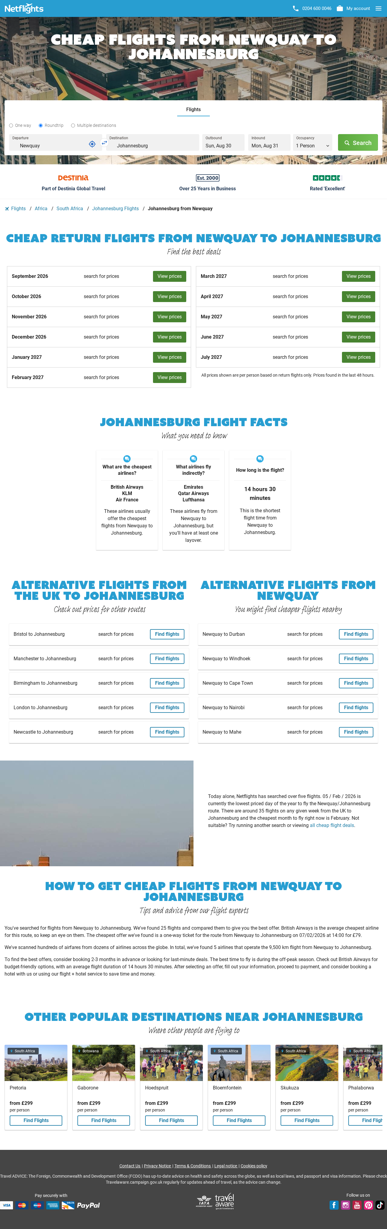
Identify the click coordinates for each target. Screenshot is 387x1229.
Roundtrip (54, 125)
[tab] (193, 109)
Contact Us (130, 1165)
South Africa (70, 208)
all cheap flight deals (332, 825)
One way (23, 125)
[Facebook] (334, 1205)
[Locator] (92, 144)
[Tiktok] (380, 1205)
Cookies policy (254, 1165)
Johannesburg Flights (116, 208)
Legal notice (226, 1165)
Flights (18, 208)
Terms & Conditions (193, 1165)
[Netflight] (24, 8)
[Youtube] (357, 1205)
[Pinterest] (368, 1205)
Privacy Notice (158, 1165)
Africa (42, 208)
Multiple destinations (96, 125)
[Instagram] (345, 1205)
